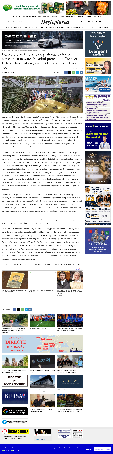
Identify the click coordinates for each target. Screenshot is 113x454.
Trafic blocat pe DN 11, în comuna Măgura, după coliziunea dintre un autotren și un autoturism (13, 330)
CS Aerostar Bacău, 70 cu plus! (38, 328)
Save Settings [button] (99, 449)
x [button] (111, 445)
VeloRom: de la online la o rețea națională (68, 390)
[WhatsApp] (73, 72)
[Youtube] (100, 21)
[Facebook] (81, 21)
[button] (104, 21)
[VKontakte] (96, 21)
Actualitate (4, 50)
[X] (69, 72)
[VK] (81, 72)
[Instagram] (85, 21)
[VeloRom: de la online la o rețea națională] (70, 381)
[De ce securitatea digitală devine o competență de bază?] (42, 361)
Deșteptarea (6, 68)
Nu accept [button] (89, 449)
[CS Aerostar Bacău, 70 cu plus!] (42, 320)
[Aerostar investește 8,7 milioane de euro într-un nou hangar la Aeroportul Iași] (42, 381)
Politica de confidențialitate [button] (72, 448)
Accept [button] (108, 449)
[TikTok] (92, 21)
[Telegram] (89, 21)
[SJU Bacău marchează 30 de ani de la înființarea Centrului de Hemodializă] (70, 361)
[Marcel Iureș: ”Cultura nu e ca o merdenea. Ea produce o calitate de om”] (42, 400)
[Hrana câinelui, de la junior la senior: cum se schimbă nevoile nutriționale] (15, 361)
